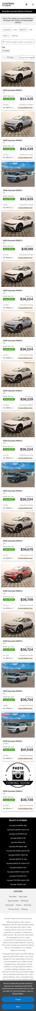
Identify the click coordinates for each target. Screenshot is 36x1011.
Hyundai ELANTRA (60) (18, 825)
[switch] (33, 4)
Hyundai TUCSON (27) (18, 876)
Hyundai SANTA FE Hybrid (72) (18, 863)
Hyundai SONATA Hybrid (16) (18, 872)
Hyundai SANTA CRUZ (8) (18, 855)
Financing (27, 905)
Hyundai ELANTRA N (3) (18, 834)
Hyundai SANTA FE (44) (18, 859)
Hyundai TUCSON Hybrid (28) (18, 880)
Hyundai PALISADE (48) (18, 847)
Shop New (13, 897)
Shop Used (23, 897)
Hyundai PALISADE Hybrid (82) (18, 851)
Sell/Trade (24, 901)
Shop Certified (13, 901)
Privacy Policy (14, 909)
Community (9, 905)
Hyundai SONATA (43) (18, 868)
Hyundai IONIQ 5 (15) (18, 838)
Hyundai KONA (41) (18, 842)
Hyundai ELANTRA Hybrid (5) (18, 830)
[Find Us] (26, 4)
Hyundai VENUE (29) (18, 884)
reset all (15, 36)
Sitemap (24, 909)
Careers (19, 905)
